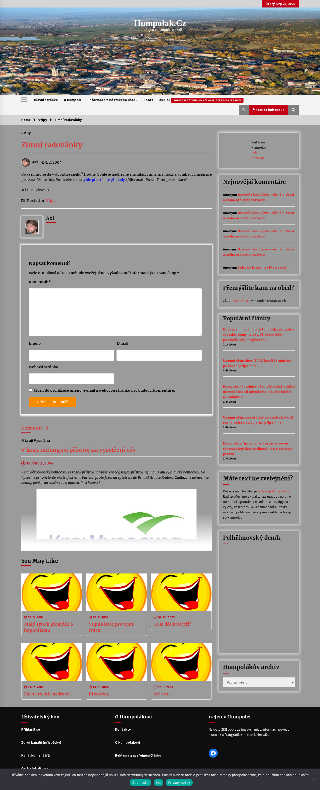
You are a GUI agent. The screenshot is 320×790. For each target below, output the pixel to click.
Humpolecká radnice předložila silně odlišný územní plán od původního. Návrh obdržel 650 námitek (259, 391)
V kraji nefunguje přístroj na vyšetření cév (78, 450)
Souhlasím (140, 783)
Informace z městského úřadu (113, 100)
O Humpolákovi (127, 742)
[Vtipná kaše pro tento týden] (116, 592)
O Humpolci (73, 100)
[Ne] (313, 779)
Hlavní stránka (46, 100)
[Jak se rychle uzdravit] (51, 662)
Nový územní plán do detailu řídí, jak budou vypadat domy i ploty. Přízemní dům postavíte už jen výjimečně (258, 334)
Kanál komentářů (35, 755)
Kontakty (123, 729)
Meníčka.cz (242, 300)
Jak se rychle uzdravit (47, 693)
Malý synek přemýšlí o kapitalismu (48, 627)
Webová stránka (43, 367)
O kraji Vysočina (35, 441)
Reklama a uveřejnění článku (138, 755)
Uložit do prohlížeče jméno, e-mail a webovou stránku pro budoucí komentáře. (104, 390)
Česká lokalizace (34, 768)
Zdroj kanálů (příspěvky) (41, 742)
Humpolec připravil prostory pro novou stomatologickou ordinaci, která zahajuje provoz (257, 448)
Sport (148, 100)
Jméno (35, 343)
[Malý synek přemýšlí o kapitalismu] (51, 592)
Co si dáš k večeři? (172, 624)
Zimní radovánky (51, 144)
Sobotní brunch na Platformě (262, 267)
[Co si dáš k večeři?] (181, 592)
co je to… (162, 693)
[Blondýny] (116, 662)
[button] (244, 110)
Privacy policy (179, 783)
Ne (158, 783)
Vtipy (26, 133)
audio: (200, 100)
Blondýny (99, 693)
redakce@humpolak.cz (275, 491)
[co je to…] (181, 662)
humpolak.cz (160, 23)
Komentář (40, 282)
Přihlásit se (30, 729)
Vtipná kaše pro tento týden (111, 627)
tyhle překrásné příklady (103, 179)
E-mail (122, 343)
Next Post (31, 428)
